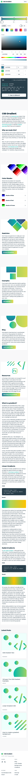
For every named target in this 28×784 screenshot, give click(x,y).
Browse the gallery (8, 252)
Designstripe (14, 116)
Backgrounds (18, 765)
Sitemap (17, 772)
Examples (5, 281)
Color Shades (7, 178)
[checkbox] (12, 80)
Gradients (17, 767)
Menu (25, 1)
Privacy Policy (11, 756)
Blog (3, 330)
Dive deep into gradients (10, 394)
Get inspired (6, 301)
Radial (9, 25)
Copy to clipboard (15, 95)
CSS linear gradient (13, 472)
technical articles (6, 124)
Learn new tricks (8, 347)
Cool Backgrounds (13, 146)
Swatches (5, 233)
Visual (2, 774)
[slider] (26, 60)
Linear (4, 25)
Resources (6, 375)
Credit (16, 774)
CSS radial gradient (8, 550)
